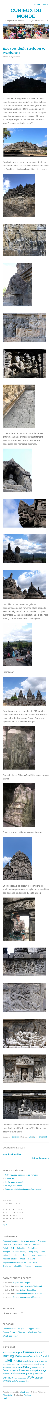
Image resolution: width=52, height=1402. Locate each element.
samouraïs (6, 1374)
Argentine (42, 1241)
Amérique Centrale (10, 1241)
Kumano (30, 1365)
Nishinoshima (36, 1367)
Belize (27, 1244)
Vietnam (28, 1266)
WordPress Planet (10, 1336)
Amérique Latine (28, 1241)
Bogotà (40, 1352)
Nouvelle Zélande (10, 1259)
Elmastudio (7, 1395)
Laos (33, 1255)
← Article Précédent (12, 1154)
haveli (25, 1361)
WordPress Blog (34, 1332)
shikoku (16, 1373)
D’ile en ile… (10, 1178)
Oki (43, 1367)
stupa (33, 1373)
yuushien (25, 1381)
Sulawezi (39, 1374)
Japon (25, 1255)
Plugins (21, 1329)
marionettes (7, 1367)
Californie (24, 1356)
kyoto (36, 1365)
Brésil (5, 1248)
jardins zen (11, 1365)
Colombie (21, 1248)
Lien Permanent (40, 1137)
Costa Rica (32, 1248)
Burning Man (12, 1356)
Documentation (9, 1329)
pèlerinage (40, 1370)
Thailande (7, 1266)
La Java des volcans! (14, 1182)
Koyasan (24, 1365)
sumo (15, 1378)
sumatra (8, 1377)
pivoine (32, 1370)
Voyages (38, 1266)
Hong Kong (33, 1252)
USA (30, 1377)
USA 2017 (18, 1266)
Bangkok (17, 1352)
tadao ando (22, 1378)
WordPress (24, 1392)
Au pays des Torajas (13, 1186)
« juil (5, 1225)
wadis (14, 1381)
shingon (25, 1373)
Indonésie (16, 1137)
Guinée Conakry (19, 1252)
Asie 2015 (7, 1244)
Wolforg (27, 1395)
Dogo (5, 1361)
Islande (17, 1255)
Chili (12, 1248)
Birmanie (36, 1244)
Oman (22, 1259)
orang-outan (14, 1370)
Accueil (37, 4)
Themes (21, 1332)
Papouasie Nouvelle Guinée (14, 1262)
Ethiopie (6, 1252)
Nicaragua (42, 1255)
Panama (31, 1259)
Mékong (27, 1367)
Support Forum (9, 1332)
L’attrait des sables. (28, 1290)
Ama (4, 1353)
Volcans (7, 1381)
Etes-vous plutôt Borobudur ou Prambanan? (23, 1189)
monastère (17, 1367)
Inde (43, 1252)
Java (31, 1137)
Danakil (45, 1356)
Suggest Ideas (33, 1329)
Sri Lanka (33, 1262)
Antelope (10, 1353)
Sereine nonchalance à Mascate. (29, 1293)
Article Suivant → (40, 1158)
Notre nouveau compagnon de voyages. (21, 1175)
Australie (18, 1244)
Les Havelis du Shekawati (31, 1286)
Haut (5, 1398)
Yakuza (19, 1381)
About (45, 4)
